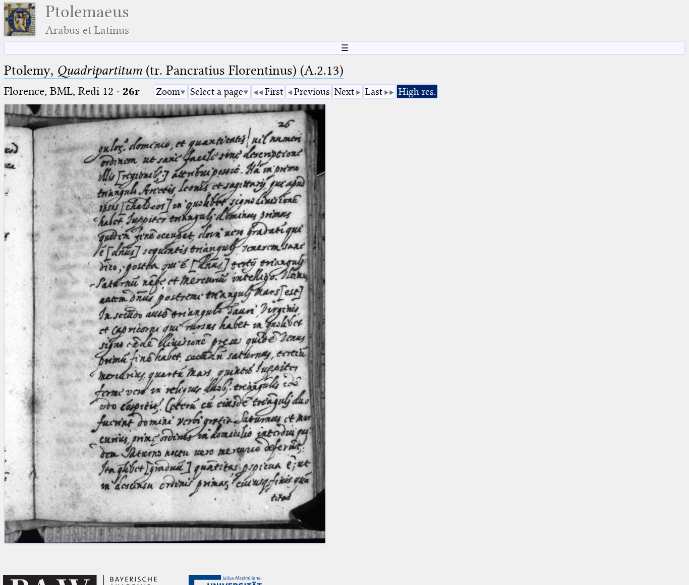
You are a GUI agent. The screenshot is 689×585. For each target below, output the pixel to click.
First (274, 91)
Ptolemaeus (87, 19)
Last (373, 91)
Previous (312, 91)
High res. (417, 91)
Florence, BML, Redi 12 (58, 91)
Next (344, 91)
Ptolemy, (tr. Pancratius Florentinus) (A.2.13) (173, 70)
